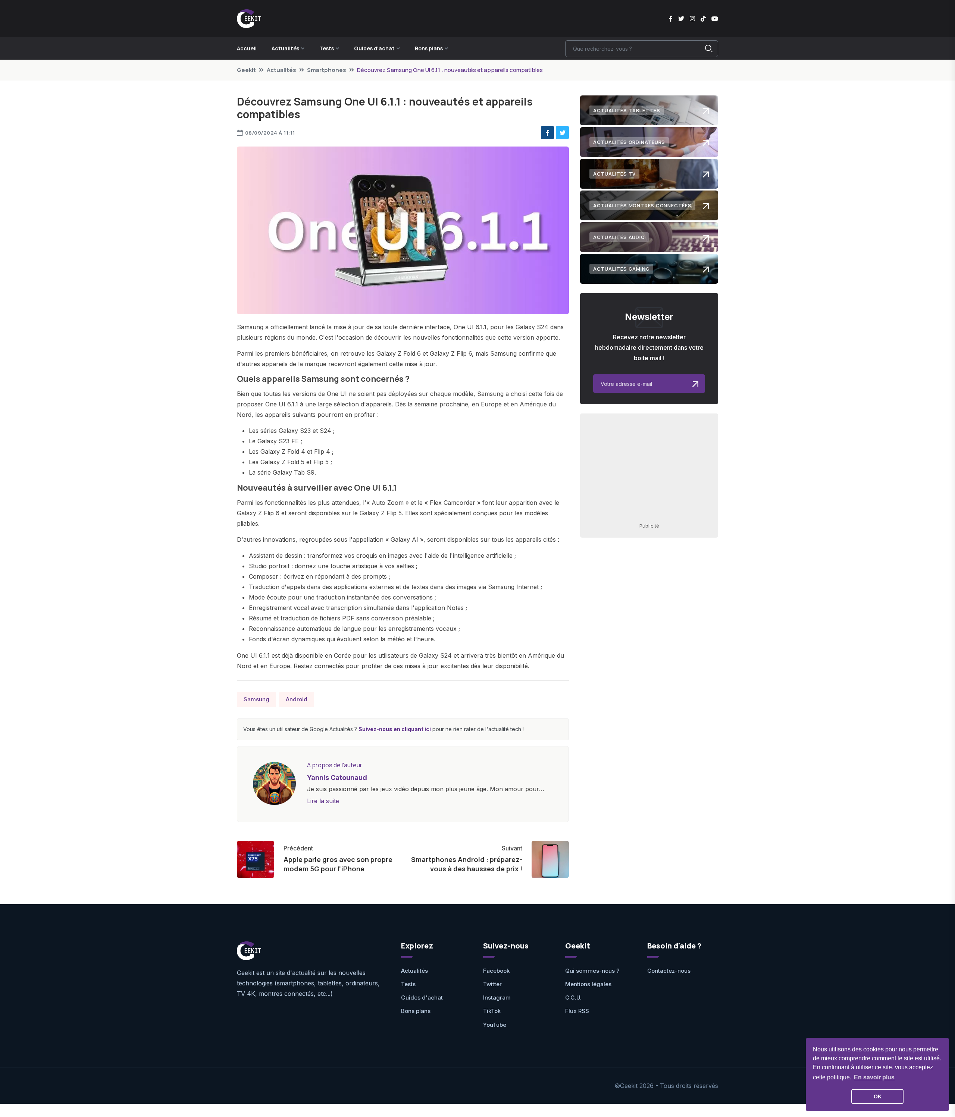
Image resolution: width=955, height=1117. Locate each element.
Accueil (247, 48)
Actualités (281, 70)
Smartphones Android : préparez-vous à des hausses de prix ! (466, 864)
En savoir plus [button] (874, 1077)
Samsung (256, 699)
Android (296, 699)
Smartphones (326, 70)
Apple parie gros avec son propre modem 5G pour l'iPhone (338, 864)
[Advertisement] (649, 467)
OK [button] (878, 1096)
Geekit (246, 70)
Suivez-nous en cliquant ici (394, 729)
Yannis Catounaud (337, 777)
